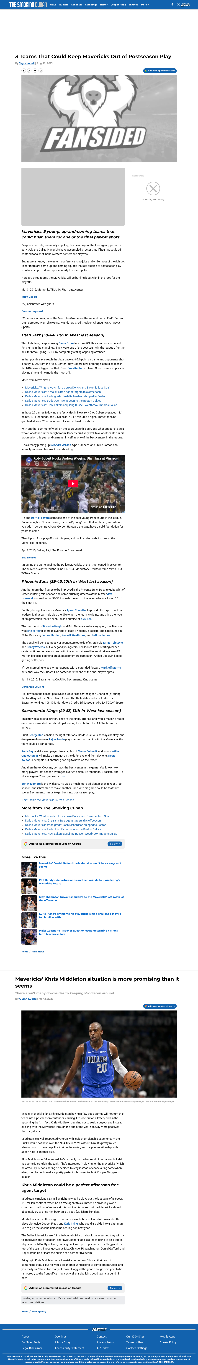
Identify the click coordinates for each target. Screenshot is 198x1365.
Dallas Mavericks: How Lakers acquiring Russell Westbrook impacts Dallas (71, 405)
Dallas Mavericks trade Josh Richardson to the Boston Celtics (63, 400)
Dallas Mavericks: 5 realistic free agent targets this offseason (63, 392)
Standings (91, 4)
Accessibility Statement (69, 1348)
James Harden (51, 635)
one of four (34, 630)
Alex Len (86, 619)
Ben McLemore (31, 783)
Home (24, 951)
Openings (61, 1336)
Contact (102, 1336)
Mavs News (38, 951)
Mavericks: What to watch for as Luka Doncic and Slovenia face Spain (68, 387)
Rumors (63, 4)
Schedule (76, 4)
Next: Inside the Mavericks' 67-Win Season (47, 800)
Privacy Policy (105, 1342)
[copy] (40, 70)
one (63, 776)
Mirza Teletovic (113, 642)
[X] (178, 4)
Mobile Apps (167, 1336)
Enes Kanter (75, 368)
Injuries (133, 4)
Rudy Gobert (29, 296)
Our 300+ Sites (135, 1336)
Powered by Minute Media (27, 1356)
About (25, 1336)
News (53, 4)
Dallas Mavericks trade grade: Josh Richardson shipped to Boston (65, 396)
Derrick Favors (40, 517)
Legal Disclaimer (32, 1348)
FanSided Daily (31, 1342)
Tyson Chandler (76, 610)
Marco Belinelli (87, 751)
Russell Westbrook (73, 635)
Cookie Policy (168, 1342)
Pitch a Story (62, 1342)
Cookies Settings (136, 1348)
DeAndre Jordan (60, 445)
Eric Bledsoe (28, 557)
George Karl (36, 735)
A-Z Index (103, 1348)
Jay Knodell (27, 63)
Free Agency (39, 1311)
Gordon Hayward (32, 311)
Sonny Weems (36, 647)
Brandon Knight (52, 626)
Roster (104, 4)
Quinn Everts (28, 998)
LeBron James (101, 635)
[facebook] (172, 4)
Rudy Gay (27, 751)
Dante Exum (66, 343)
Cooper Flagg (118, 4)
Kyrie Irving (71, 1223)
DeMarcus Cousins (32, 686)
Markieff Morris (111, 667)
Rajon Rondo (57, 739)
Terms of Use (134, 1342)
